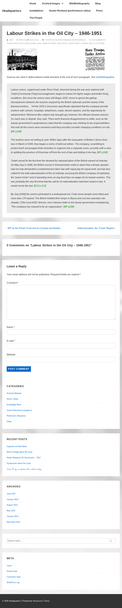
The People (36, 18)
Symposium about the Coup (19, 463)
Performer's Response (16, 416)
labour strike (49, 43)
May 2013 (11, 510)
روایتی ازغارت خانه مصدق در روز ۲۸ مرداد (24, 469)
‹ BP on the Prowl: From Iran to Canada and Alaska (33, 228)
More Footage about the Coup (19, 452)
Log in (9, 565)
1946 (39, 43)
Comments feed (13, 577)
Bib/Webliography (79, 3)
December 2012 (13, 522)
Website (11, 354)
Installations (36, 10)
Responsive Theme (41, 601)
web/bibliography (105, 77)
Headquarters (11, 10)
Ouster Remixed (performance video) (69, 10)
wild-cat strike (96, 43)
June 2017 (11, 494)
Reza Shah (62, 43)
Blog (98, 3)
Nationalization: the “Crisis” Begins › (96, 228)
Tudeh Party (74, 43)
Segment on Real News (17, 446)
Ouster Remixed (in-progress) (70, 40)
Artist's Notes (12, 399)
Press (99, 10)
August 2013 (12, 505)
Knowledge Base (14, 404)
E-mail (10, 341)
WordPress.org (13, 582)
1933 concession (27, 43)
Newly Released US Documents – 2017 (24, 457)
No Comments (98, 40)
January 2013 (12, 516)
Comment (12, 283)
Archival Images (51, 3)
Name (10, 327)
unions (84, 43)
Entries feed (12, 571)
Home (33, 3)
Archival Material (14, 393)
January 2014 (12, 499)
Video (9, 421)
